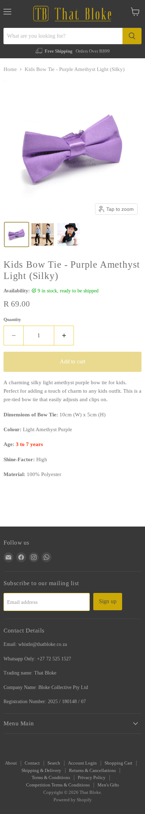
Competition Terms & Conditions (58, 785)
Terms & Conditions (51, 777)
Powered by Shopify (72, 799)
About (11, 763)
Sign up (107, 601)
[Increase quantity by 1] (64, 335)
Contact (32, 763)
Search (54, 763)
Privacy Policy (92, 777)
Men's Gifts (108, 785)
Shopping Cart (118, 763)
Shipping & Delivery (41, 770)
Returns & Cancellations (92, 770)
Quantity (12, 319)
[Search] (131, 36)
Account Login (82, 763)
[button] (17, 234)
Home (10, 69)
